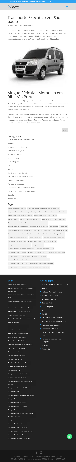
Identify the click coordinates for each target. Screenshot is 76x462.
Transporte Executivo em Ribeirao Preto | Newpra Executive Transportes (27, 256)
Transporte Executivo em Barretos (45, 248)
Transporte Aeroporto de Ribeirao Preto (53, 237)
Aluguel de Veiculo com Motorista (35, 101)
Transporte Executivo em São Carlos (17, 263)
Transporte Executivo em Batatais (17, 252)
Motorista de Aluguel (14, 104)
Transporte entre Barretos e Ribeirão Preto (19, 245)
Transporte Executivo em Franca (56, 252)
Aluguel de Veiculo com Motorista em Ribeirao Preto (52, 212)
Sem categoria (28, 26)
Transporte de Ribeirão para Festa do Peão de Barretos (42, 241)
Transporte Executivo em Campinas (37, 252)
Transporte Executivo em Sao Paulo (21, 187)
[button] (69, 436)
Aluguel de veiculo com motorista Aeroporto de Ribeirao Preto (43, 208)
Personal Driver (54, 226)
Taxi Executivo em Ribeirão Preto (18, 106)
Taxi (44, 104)
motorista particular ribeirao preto (39, 226)
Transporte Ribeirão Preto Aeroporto (22, 191)
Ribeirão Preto (38, 104)
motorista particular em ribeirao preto (18, 226)
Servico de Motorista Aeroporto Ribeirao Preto (20, 230)
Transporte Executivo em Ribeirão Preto (18, 259)
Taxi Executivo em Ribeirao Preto (16, 234)
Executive (12, 101)
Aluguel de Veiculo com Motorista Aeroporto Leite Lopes (22, 212)
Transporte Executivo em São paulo (34, 19)
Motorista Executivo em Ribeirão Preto (18, 223)
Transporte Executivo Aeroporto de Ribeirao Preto (21, 248)
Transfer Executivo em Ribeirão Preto (18, 237)
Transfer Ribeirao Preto (35, 237)
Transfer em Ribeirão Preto (34, 234)
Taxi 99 (48, 104)
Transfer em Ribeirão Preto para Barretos (54, 234)
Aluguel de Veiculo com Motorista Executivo (45, 215)
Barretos (11, 143)
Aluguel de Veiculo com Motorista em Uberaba (20, 215)
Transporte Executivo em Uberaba (17, 267)
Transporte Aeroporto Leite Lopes (17, 241)
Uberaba (11, 195)
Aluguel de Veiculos (13, 219)
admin (11, 26)
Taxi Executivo (47, 230)
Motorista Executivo (27, 104)
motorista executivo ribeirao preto (39, 223)
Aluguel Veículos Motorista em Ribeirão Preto (35, 94)
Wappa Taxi (26, 109)
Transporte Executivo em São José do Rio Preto (41, 263)
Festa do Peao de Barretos (55, 101)
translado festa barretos (35, 106)
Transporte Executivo (50, 106)
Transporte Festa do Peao (34, 267)
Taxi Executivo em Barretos (59, 104)
